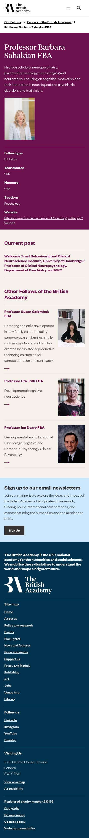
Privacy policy (14, 815)
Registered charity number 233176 (28, 801)
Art (6, 679)
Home (8, 612)
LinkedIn (10, 720)
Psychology (12, 203)
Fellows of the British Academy (49, 22)
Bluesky (10, 740)
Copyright (11, 808)
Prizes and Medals (17, 665)
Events (9, 632)
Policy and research (18, 625)
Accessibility (13, 788)
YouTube (10, 733)
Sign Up (14, 530)
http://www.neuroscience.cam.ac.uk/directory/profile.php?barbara (43, 220)
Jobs (7, 685)
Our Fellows (12, 22)
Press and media (16, 652)
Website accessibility (19, 828)
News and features (17, 645)
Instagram (11, 726)
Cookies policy (14, 821)
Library (9, 699)
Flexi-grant (12, 638)
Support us (12, 659)
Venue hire (11, 692)
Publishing (11, 672)
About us (10, 618)
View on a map (14, 782)
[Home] (17, 8)
